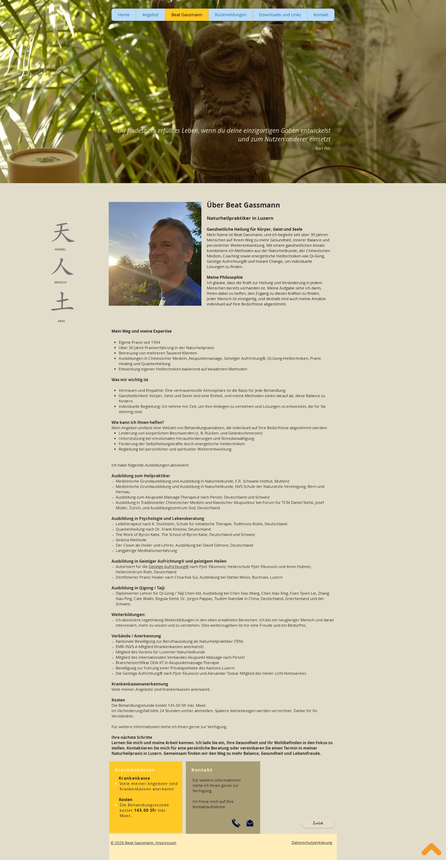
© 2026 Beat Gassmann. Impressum (143, 842)
